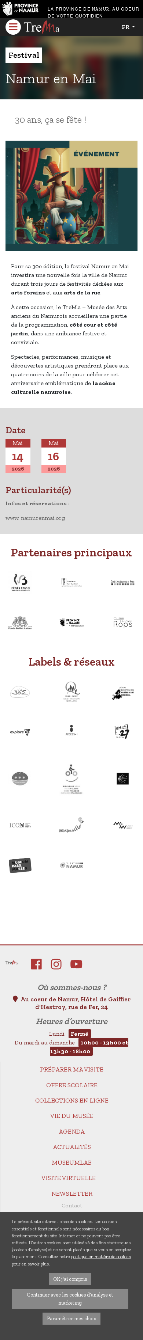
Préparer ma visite (71, 1069)
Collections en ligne (72, 1100)
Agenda (72, 1131)
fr (126, 26)
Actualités (72, 1147)
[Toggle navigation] (13, 27)
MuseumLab (72, 1162)
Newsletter (71, 1193)
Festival (23, 55)
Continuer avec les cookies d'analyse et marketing (70, 1298)
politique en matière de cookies (101, 1256)
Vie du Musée (72, 1116)
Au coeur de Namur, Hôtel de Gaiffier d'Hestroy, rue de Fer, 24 (76, 1003)
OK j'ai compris (70, 1279)
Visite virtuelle (68, 1178)
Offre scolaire (72, 1085)
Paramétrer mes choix (71, 1318)
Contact (72, 1205)
